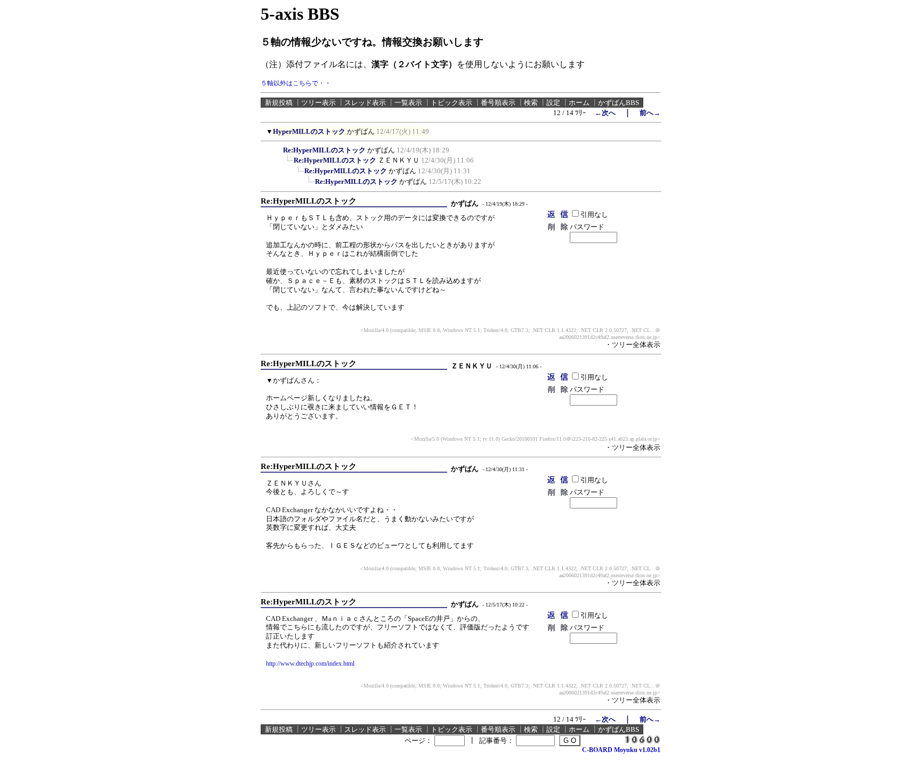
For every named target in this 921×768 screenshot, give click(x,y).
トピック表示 (451, 103)
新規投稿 (279, 103)
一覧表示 (408, 103)
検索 (531, 103)
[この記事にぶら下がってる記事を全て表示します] (277, 148)
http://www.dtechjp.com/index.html (310, 663)
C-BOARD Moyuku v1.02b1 (621, 750)
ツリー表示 (318, 103)
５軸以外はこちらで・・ (296, 83)
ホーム (579, 103)
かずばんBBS (618, 103)
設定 (553, 103)
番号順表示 (498, 103)
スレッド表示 (365, 103)
